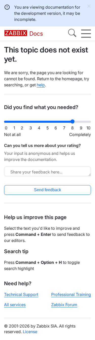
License (30, 331)
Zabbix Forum (64, 304)
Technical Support (21, 294)
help (41, 84)
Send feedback (47, 190)
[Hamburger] (86, 34)
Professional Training (71, 294)
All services (15, 304)
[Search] (72, 33)
